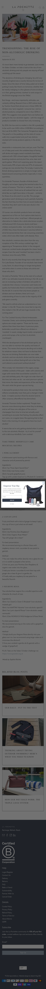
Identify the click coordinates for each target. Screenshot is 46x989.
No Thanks (12, 503)
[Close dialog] (43, 483)
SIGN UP (12, 500)
